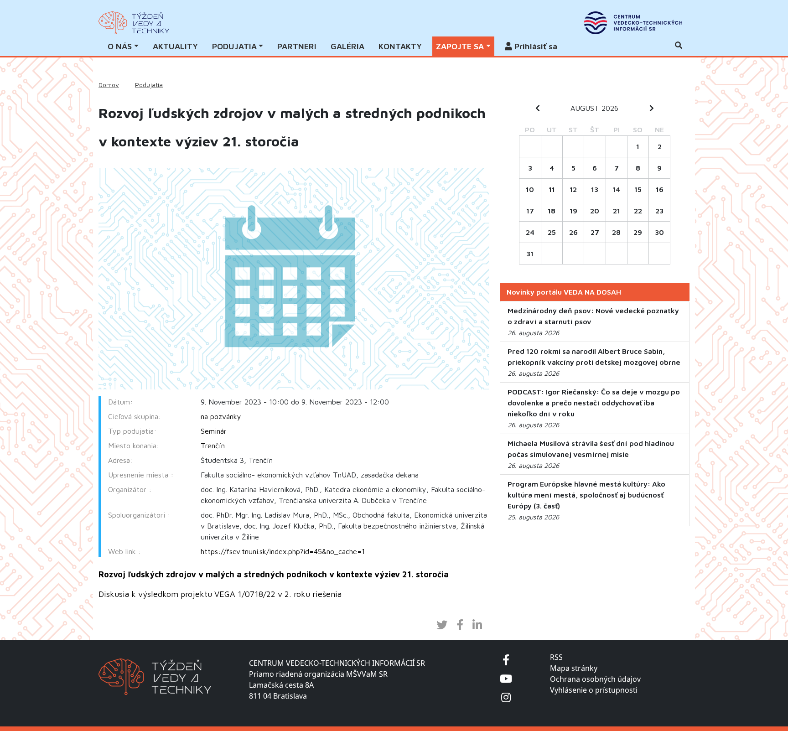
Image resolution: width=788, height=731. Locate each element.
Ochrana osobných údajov (595, 679)
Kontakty (400, 46)
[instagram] (506, 697)
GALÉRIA (347, 46)
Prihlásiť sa (534, 46)
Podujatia (149, 84)
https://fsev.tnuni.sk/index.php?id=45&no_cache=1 (283, 551)
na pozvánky (221, 416)
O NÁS (120, 46)
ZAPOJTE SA (460, 46)
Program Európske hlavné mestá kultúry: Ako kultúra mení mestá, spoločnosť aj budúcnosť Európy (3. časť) (586, 495)
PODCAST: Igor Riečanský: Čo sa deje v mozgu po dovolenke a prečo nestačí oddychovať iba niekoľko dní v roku (594, 403)
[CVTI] (633, 22)
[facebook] (506, 659)
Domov (108, 84)
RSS (556, 657)
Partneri (296, 46)
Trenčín (213, 445)
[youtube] (506, 678)
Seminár (214, 431)
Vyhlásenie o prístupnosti (594, 690)
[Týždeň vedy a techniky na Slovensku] (133, 22)
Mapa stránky (573, 668)
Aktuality (175, 46)
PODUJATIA (234, 46)
